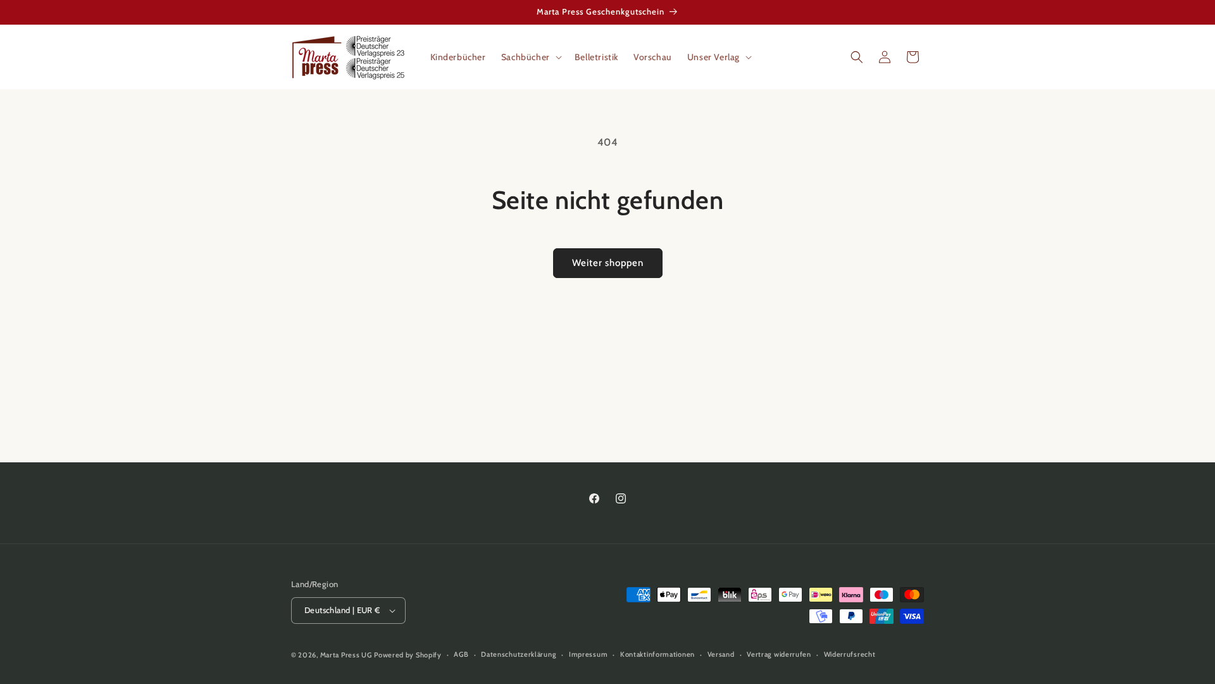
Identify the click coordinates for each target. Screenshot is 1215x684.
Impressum (588, 654)
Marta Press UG (346, 654)
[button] (530, 57)
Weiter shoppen (608, 263)
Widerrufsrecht (850, 654)
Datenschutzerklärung (518, 654)
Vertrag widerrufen (779, 654)
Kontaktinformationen (657, 654)
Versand (721, 654)
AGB (461, 654)
